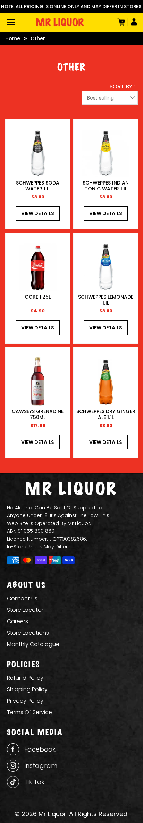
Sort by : (122, 87)
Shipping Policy (27, 689)
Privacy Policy (25, 701)
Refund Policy (25, 678)
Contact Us (22, 598)
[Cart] (120, 22)
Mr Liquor (52, 813)
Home (12, 38)
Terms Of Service (29, 712)
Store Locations (28, 633)
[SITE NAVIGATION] (11, 22)
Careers (17, 621)
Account (132, 22)
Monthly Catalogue (33, 644)
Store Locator (25, 610)
